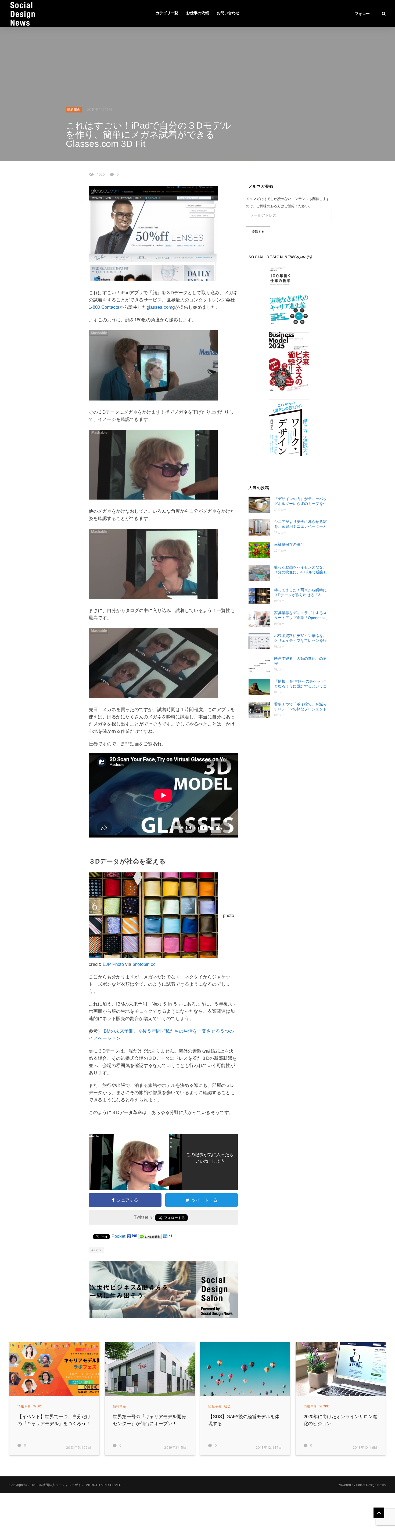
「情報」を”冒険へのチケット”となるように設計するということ (300, 684)
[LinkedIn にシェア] (165, 1236)
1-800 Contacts (104, 307)
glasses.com (159, 307)
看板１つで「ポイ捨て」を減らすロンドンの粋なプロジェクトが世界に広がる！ (300, 706)
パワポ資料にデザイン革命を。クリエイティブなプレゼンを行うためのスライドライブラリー (300, 638)
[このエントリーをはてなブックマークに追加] (134, 1236)
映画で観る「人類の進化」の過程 (300, 660)
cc (153, 964)
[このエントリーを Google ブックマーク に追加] (129, 1236)
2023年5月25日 (79, 1448)
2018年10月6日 (365, 1448)
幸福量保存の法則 (289, 544)
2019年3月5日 (175, 1448)
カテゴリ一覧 (167, 13)
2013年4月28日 (99, 110)
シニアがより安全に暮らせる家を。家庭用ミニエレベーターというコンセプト (300, 524)
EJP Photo (113, 964)
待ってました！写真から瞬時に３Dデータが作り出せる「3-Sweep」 (300, 592)
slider (97, 1250)
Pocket (118, 1236)
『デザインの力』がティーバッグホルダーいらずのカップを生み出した (300, 501)
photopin (140, 964)
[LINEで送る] (150, 1236)
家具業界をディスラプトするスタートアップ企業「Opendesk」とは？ (301, 615)
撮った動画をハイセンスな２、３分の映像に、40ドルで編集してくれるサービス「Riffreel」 (300, 569)
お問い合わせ (228, 13)
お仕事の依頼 (197, 13)
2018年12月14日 (269, 1448)
